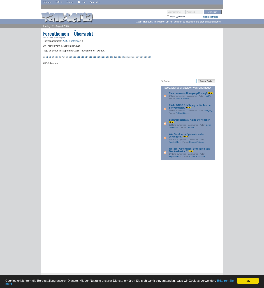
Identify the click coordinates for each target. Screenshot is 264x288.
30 (150, 57)
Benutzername (174, 12)
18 (103, 57)
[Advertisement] (188, 53)
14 (87, 57)
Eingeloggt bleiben (177, 16)
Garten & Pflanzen (197, 157)
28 (142, 57)
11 (75, 57)
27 (138, 57)
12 (79, 57)
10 (71, 57)
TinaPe (208, 96)
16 (95, 57)
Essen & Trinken (196, 142)
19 (107, 57)
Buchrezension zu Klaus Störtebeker (189, 119)
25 (130, 57)
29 (146, 57)
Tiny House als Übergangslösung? (188, 93)
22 (119, 57)
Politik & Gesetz (183, 113)
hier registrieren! (211, 17)
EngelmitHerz (175, 142)
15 (91, 57)
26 (134, 57)
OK (248, 280)
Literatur (190, 128)
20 (111, 57)
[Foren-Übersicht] (67, 18)
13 (83, 57)
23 (123, 57)
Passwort (190, 12)
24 (127, 57)
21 (115, 57)
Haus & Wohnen (183, 98)
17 (99, 57)
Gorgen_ (208, 110)
